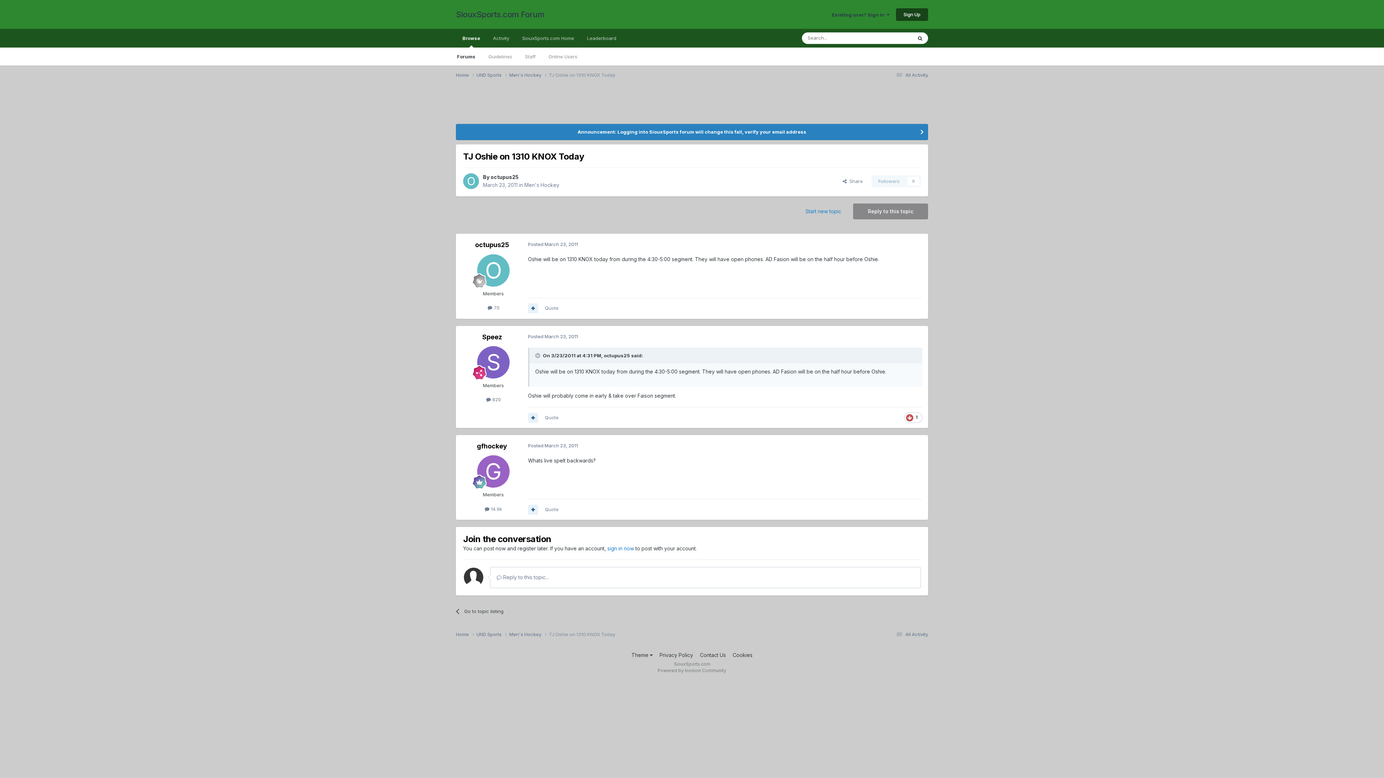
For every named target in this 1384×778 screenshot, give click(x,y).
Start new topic (823, 211)
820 (496, 399)
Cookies (743, 655)
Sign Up (912, 14)
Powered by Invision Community (692, 670)
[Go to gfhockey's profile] (493, 471)
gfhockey (492, 446)
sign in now (620, 548)
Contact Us (713, 655)
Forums (466, 56)
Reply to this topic (890, 211)
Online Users (563, 56)
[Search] (920, 38)
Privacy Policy (676, 655)
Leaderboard (601, 38)
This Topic (891, 38)
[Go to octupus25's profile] (471, 181)
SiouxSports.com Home (548, 38)
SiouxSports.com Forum (500, 14)
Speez (492, 337)
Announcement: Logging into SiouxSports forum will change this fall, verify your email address (692, 132)
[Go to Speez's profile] (493, 362)
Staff (530, 56)
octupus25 (505, 177)
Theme (640, 655)
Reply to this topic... (525, 577)
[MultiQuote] (533, 308)
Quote (552, 308)
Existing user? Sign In (859, 15)
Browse (471, 38)
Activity (501, 38)
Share (855, 181)
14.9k (495, 509)
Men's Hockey (541, 185)
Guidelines (500, 56)
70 (496, 307)
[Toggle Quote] (538, 355)
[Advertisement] (672, 105)
